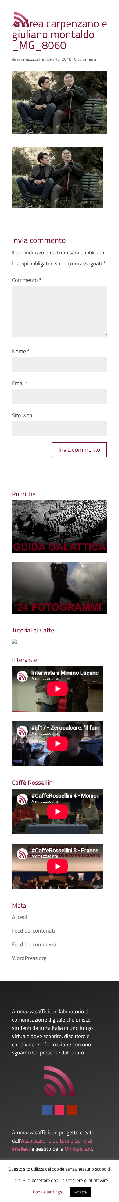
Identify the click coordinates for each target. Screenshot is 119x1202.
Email (20, 383)
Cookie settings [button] (47, 1191)
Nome (21, 351)
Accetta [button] (80, 1192)
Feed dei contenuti (33, 930)
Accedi (19, 917)
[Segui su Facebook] (47, 1110)
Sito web (22, 415)
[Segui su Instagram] (59, 1110)
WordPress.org (29, 958)
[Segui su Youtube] (72, 1110)
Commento (26, 280)
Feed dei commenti (34, 944)
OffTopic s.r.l (78, 1149)
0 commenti (85, 59)
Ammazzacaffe (30, 59)
